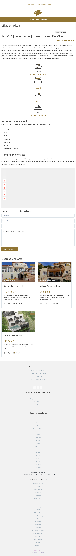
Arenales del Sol (38, 429)
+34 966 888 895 (30, 4)
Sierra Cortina (38, 536)
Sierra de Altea (38, 539)
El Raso (38, 501)
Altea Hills (38, 486)
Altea (27, 36)
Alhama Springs (38, 483)
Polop (38, 461)
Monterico (38, 527)
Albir (38, 417)
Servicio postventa (38, 396)
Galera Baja (38, 507)
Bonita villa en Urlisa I (13, 286)
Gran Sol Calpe (38, 510)
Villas (60, 36)
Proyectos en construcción (38, 399)
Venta (18, 36)
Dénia (38, 443)
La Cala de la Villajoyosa (38, 516)
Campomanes (38, 492)
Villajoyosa (38, 467)
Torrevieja (38, 464)
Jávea (38, 452)
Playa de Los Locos (38, 530)
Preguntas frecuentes (38, 379)
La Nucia (38, 455)
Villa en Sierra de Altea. (50, 286)
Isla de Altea (38, 513)
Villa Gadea (38, 545)
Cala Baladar (38, 489)
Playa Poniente (38, 533)
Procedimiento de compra (38, 373)
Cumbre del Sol (38, 498)
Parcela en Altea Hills (13, 335)
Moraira (38, 458)
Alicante (38, 423)
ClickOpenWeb (37, 550)
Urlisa (38, 542)
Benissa (38, 435)
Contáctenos (38, 402)
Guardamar (38, 449)
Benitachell (38, 438)
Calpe (38, 440)
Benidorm (38, 432)
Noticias (38, 405)
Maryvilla (38, 522)
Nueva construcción (44, 36)
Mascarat (38, 524)
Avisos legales (38, 376)
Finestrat (38, 446)
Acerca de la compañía (38, 370)
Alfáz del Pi (38, 420)
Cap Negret (38, 495)
